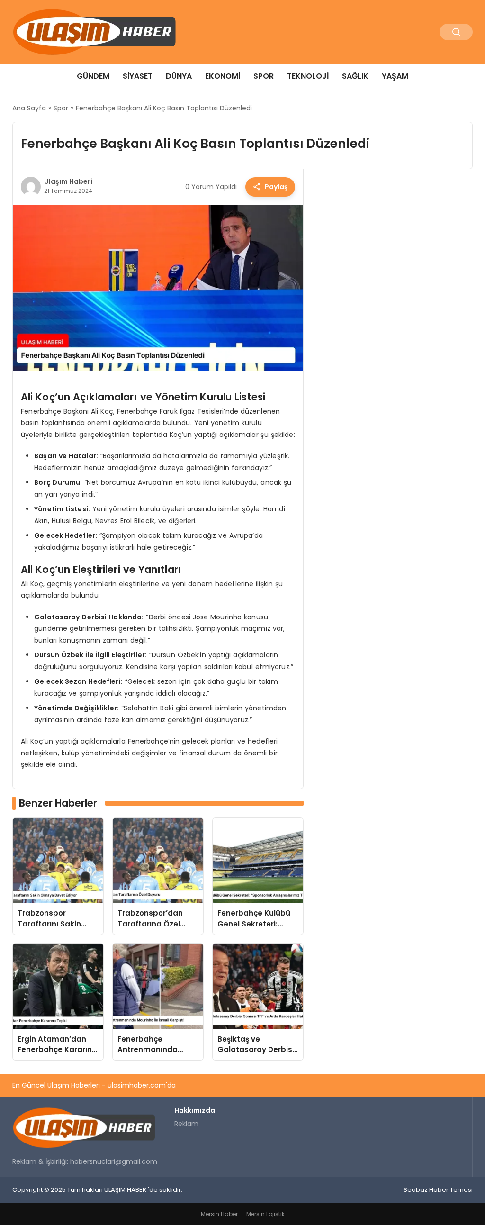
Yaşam (395, 76)
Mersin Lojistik (265, 1214)
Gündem (93, 76)
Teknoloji (308, 76)
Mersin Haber (219, 1214)
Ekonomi (222, 76)
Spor (263, 76)
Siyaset (138, 76)
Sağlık (355, 76)
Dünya (179, 76)
